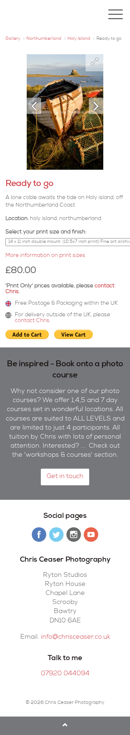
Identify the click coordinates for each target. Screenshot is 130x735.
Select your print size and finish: (45, 232)
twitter (56, 534)
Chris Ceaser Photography (48, 14)
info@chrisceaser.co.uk (75, 637)
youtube (91, 534)
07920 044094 (65, 674)
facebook (39, 534)
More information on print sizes (45, 255)
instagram (73, 534)
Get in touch (65, 476)
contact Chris (32, 321)
